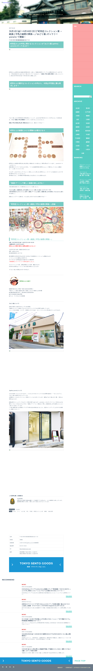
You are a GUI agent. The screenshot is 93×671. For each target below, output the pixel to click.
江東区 (88, 119)
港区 (88, 146)
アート (18, 511)
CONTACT (69, 667)
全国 (82, 153)
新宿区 (78, 127)
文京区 (78, 146)
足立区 (78, 108)
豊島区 (88, 138)
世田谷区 (87, 131)
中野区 (78, 142)
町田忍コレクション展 (38, 511)
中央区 (88, 134)
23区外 (88, 149)
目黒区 (45, 511)
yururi (14, 511)
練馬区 (88, 142)
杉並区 (88, 127)
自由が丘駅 (50, 511)
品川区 (78, 123)
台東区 (78, 134)
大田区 (78, 116)
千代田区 (77, 138)
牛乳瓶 (31, 511)
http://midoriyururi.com (25, 549)
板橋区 (78, 112)
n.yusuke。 (18, 509)
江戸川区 (87, 112)
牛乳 (27, 511)
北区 (77, 119)
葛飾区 (88, 116)
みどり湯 (23, 511)
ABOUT (60, 667)
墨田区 (78, 131)
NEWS (46, 10)
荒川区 (88, 108)
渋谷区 (88, 123)
